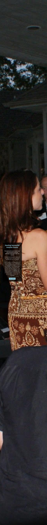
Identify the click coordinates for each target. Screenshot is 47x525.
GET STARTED (12, 278)
